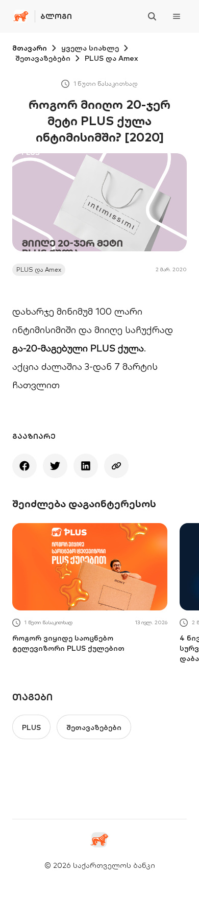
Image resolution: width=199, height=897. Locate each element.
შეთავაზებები (42, 58)
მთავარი (29, 48)
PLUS (31, 727)
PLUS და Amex (111, 58)
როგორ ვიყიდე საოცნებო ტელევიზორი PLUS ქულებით (68, 643)
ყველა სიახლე (90, 48)
